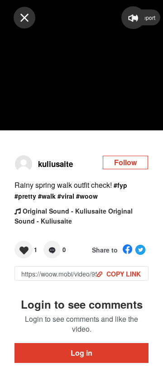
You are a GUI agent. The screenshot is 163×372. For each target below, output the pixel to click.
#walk (47, 195)
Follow (125, 162)
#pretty (25, 195)
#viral (66, 195)
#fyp (120, 185)
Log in (81, 353)
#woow (87, 195)
